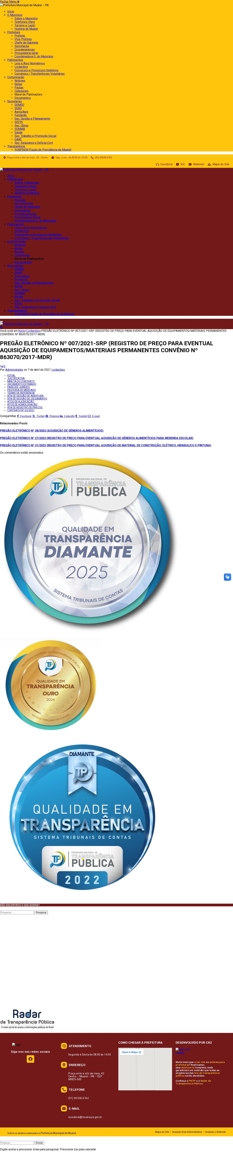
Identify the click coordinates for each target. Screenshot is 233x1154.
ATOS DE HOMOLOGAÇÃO (22, 404)
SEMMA (20, 129)
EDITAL (11, 375)
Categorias (21, 91)
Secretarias (22, 46)
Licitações (21, 67)
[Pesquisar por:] (17, 912)
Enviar (39, 1142)
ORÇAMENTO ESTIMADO (21, 384)
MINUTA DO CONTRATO (21, 381)
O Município (14, 15)
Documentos (23, 98)
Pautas (19, 87)
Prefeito (20, 35)
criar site (199, 1062)
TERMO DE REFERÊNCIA (21, 392)
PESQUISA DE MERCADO (21, 390)
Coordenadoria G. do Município (34, 56)
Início (10, 11)
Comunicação (15, 77)
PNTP (192, 1080)
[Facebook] (30, 1059)
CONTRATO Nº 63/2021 (21, 410)
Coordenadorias (25, 49)
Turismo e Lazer (25, 25)
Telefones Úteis (25, 22)
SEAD (18, 108)
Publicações (15, 60)
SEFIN (19, 122)
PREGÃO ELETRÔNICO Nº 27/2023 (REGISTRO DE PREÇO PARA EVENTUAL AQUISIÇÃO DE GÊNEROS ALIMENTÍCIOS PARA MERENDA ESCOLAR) (96, 438)
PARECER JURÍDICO (18, 387)
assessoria (187, 1067)
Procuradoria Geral (26, 53)
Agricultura (21, 111)
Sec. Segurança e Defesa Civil (34, 143)
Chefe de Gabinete (26, 42)
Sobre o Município (26, 18)
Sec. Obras (21, 125)
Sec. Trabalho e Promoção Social (35, 136)
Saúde (19, 132)
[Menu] (1, 321)
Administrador (14, 369)
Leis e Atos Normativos (30, 63)
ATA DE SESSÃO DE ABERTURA (25, 395)
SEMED (19, 105)
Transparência (16, 146)
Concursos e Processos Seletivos (36, 70)
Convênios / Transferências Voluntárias (40, 73)
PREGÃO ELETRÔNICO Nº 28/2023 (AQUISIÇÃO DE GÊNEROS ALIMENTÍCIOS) (51, 430)
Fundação (21, 115)
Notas (18, 84)
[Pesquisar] (1, 327)
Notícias (20, 80)
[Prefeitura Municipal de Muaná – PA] (24, 169)
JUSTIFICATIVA (16, 378)
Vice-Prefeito (23, 39)
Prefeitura (13, 32)
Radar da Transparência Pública (193, 1082)
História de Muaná (26, 29)
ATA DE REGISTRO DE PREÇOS (25, 407)
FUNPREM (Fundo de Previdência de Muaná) (43, 149)
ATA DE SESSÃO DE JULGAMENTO (27, 398)
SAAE (18, 139)
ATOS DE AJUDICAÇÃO (20, 401)
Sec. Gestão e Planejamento (32, 118)
